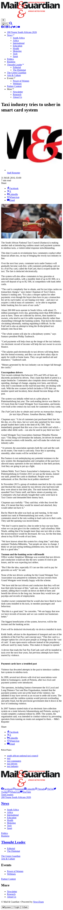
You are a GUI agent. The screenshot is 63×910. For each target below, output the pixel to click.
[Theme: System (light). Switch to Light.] (5, 24)
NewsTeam (38, 902)
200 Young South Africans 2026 (16, 797)
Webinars (11, 874)
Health (10, 820)
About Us (11, 897)
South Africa (13, 809)
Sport (9, 828)
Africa (10, 812)
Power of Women (15, 871)
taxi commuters (14, 761)
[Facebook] (2, 27)
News (5, 803)
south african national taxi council (22, 755)
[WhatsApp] (16, 27)
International (13, 815)
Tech (9, 825)
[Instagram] (5, 27)
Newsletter (12, 891)
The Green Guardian (10, 856)
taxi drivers (12, 763)
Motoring (11, 823)
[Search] (10, 24)
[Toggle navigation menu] (3, 20)
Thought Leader (13, 842)
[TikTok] (12, 27)
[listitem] (7, 789)
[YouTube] (19, 27)
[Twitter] (14, 27)
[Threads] (9, 27)
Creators (9, 794)
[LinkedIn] (7, 27)
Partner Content (8, 879)
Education (11, 817)
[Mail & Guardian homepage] (31, 10)
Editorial (11, 848)
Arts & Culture (8, 859)
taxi (8, 758)
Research (11, 894)
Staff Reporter (13, 173)
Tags (3, 794)
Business (5, 836)
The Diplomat (13, 851)
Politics (4, 833)
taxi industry (12, 766)
